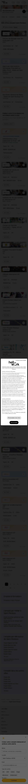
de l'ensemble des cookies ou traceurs (16, 375)
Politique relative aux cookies (10, 413)
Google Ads (4, 401)
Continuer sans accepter (21, 360)
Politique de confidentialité (20, 412)
